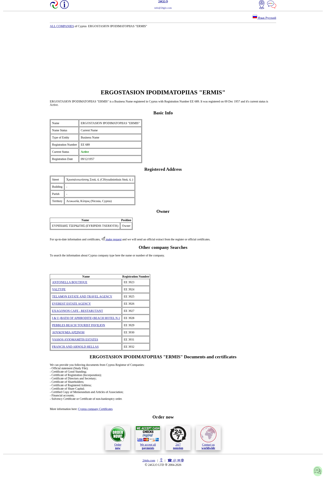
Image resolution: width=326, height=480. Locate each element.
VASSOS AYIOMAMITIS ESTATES (75, 339)
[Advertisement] (163, 58)
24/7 (178, 446)
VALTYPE (59, 289)
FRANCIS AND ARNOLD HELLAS (75, 346)
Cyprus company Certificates (95, 409)
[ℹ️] (64, 4)
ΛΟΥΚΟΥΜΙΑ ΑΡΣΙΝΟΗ (68, 332)
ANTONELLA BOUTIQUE (69, 282)
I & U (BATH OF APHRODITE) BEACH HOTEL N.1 (86, 318)
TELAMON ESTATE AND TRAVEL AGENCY (82, 296)
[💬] (271, 5)
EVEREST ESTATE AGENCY (71, 303)
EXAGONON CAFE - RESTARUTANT (77, 310)
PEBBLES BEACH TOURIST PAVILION (78, 325)
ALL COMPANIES (62, 26)
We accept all (148, 446)
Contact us (208, 446)
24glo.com (148, 460)
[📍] (261, 5)
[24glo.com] (54, 5)
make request (113, 239)
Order (117, 446)
